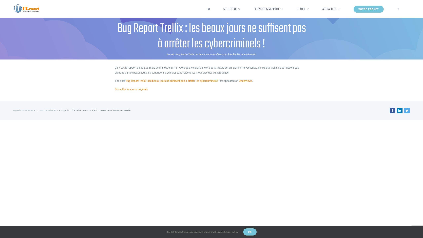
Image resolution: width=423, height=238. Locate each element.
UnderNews (245, 80)
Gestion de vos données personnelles (115, 110)
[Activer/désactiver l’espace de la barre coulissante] (399, 9)
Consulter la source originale (131, 89)
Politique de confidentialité (70, 110)
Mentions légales (90, 110)
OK (250, 232)
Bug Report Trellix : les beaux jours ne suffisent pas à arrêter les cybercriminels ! (172, 80)
